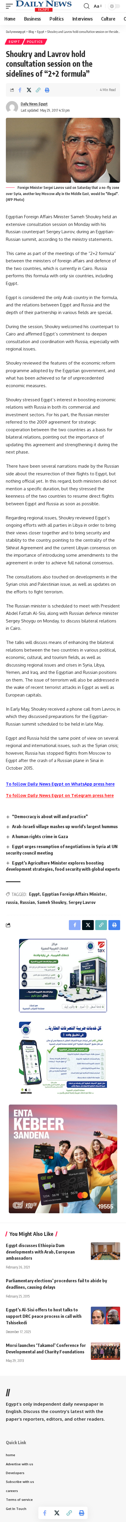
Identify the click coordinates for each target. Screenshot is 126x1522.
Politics (35, 41)
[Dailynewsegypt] (43, 6)
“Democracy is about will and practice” (50, 816)
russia (12, 902)
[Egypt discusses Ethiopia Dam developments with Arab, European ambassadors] (105, 1251)
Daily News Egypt (34, 104)
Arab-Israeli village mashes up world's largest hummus (65, 826)
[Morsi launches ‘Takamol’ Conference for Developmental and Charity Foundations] (105, 1351)
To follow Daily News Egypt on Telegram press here (60, 795)
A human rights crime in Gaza (40, 836)
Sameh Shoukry (51, 902)
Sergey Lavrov (82, 902)
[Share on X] (29, 90)
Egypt (14, 41)
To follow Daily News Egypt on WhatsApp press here (60, 783)
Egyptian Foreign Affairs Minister (73, 894)
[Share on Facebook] (20, 90)
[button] (11, 6)
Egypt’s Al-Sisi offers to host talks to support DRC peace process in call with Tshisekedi (43, 1316)
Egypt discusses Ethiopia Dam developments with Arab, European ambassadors (40, 1252)
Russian (27, 902)
